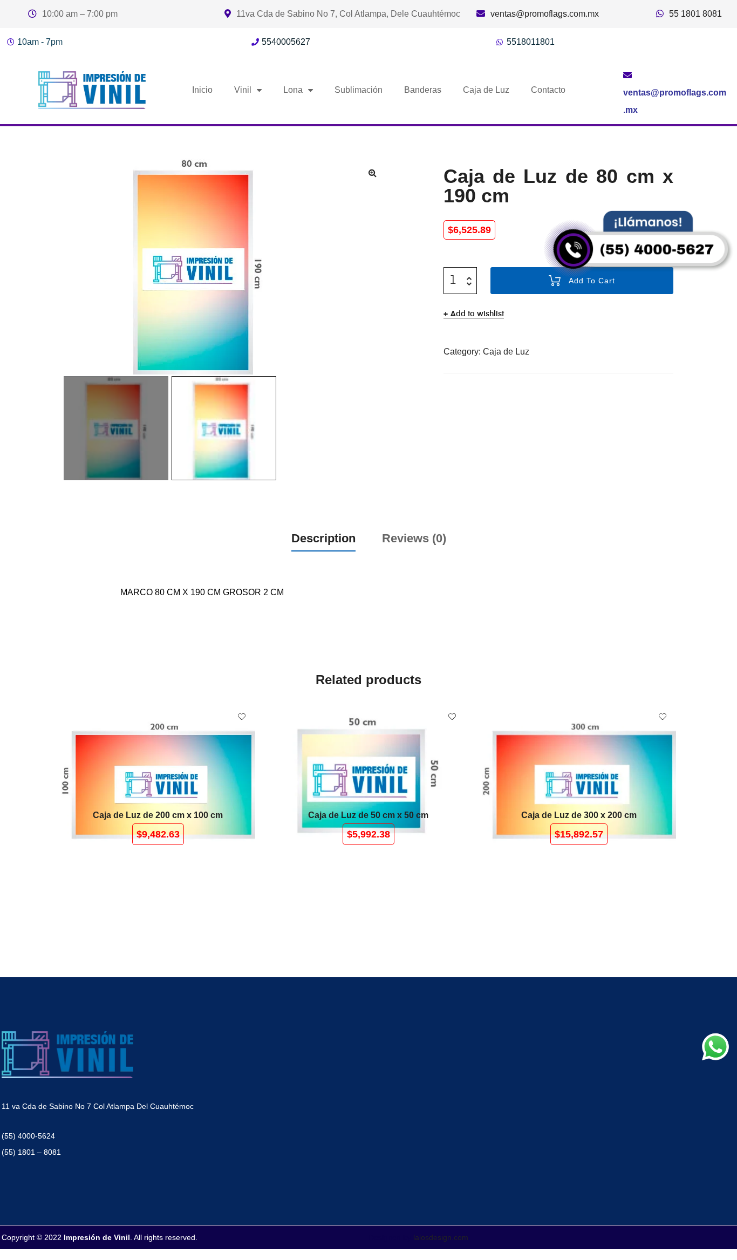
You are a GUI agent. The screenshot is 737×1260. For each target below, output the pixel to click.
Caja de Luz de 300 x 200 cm (579, 815)
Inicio (202, 89)
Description (323, 538)
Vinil (242, 89)
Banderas (422, 89)
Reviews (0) (414, 538)
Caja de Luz (486, 89)
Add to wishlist (477, 314)
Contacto (548, 89)
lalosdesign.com (440, 1237)
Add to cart (161, 781)
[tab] (323, 538)
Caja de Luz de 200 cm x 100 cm (158, 815)
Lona (293, 89)
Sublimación (359, 89)
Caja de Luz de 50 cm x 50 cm (368, 815)
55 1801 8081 (695, 13)
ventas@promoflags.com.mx (544, 13)
